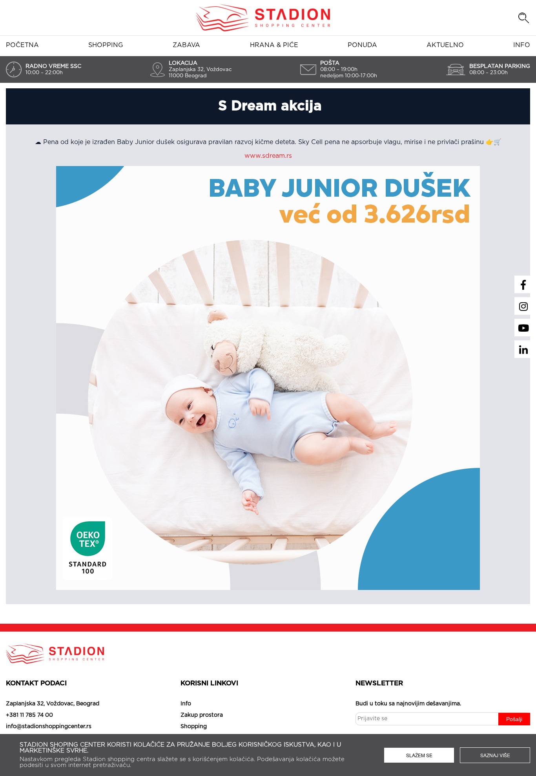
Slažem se (419, 755)
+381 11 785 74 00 (29, 715)
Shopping (105, 45)
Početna (22, 45)
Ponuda (362, 45)
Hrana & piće (274, 45)
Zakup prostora (201, 715)
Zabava (186, 45)
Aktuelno (445, 45)
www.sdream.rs (268, 156)
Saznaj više (495, 755)
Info (521, 45)
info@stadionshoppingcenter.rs (48, 726)
